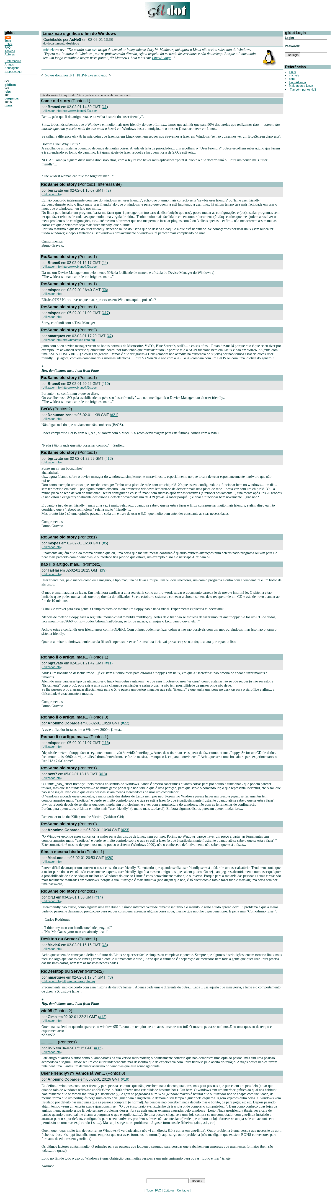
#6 (105, 290)
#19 (125, 1079)
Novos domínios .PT (60, 75)
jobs (8, 91)
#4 (105, 263)
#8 (110, 977)
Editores (169, 1190)
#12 (102, 1017)
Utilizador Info (51, 110)
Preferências (13, 61)
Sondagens (12, 68)
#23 (125, 830)
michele (48, 50)
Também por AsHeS (303, 89)
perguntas (12, 98)
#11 (108, 663)
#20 (109, 858)
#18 (103, 774)
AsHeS (75, 40)
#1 (105, 107)
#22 (125, 723)
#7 (110, 336)
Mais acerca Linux (301, 85)
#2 (108, 190)
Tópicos (10, 51)
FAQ (7, 47)
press (8, 105)
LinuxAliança (161, 58)
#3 (105, 945)
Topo (8, 40)
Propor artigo (13, 71)
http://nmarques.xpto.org (78, 340)
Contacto (183, 1190)
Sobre (8, 44)
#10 (106, 384)
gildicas (10, 84)
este (94, 50)
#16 (106, 743)
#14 (98, 897)
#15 (98, 1048)
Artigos (9, 64)
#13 (109, 458)
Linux (292, 72)
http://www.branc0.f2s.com (80, 110)
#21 (114, 415)
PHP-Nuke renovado (92, 75)
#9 (103, 570)
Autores (10, 54)
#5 (105, 543)
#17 (106, 313)
